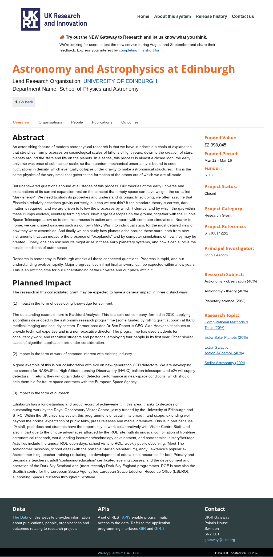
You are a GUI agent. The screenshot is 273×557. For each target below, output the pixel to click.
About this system (172, 16)
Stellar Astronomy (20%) (224, 363)
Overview (21, 122)
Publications (102, 122)
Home (143, 16)
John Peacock (216, 255)
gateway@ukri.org (219, 540)
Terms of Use (120, 553)
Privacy (103, 553)
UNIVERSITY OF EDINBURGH (120, 81)
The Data (20, 517)
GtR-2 (159, 528)
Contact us (243, 16)
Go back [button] (26, 102)
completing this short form (141, 50)
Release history (211, 16)
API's (126, 517)
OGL (136, 553)
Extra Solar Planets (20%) (226, 337)
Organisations (50, 122)
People (77, 122)
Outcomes (130, 122)
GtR (142, 528)
